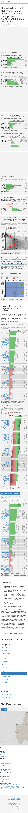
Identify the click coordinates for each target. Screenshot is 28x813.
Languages (4, 667)
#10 (26, 324)
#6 (26, 197)
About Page (21, 633)
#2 (26, 71)
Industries (4, 685)
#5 (26, 176)
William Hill (22, 787)
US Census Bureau (16, 803)
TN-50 (2, 781)
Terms (13, 798)
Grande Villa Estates (5, 786)
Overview (4, 709)
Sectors (3, 688)
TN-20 (2, 777)
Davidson (3, 752)
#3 (26, 114)
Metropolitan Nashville (6, 770)
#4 (26, 133)
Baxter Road (4, 784)
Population (4, 647)
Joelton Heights (8, 787)
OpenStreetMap (14, 804)
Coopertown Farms (20, 784)
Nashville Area (4, 756)
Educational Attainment (7, 694)
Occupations (4, 682)
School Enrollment (6, 697)
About (10, 798)
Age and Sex (5, 650)
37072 (2, 767)
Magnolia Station (16, 787)
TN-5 (2, 774)
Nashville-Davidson (5, 763)
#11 (26, 405)
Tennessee (3, 749)
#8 (26, 257)
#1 (26, 51)
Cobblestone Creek (11, 784)
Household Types (6, 656)
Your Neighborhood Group (7, 788)
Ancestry (4, 664)
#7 (26, 217)
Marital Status (5, 658)
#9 (26, 272)
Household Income (6, 673)
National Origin (5, 661)
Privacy (17, 798)
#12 (26, 497)
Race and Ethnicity (6, 653)
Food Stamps (5, 679)
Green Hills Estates (15, 786)
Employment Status (6, 676)
